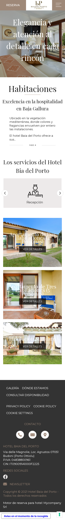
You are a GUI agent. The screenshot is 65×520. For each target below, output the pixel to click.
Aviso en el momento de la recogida (26, 516)
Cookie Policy (44, 406)
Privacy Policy (18, 406)
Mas (32, 145)
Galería (12, 388)
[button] (13, 5)
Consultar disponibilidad (27, 395)
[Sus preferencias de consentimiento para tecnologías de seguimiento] (59, 514)
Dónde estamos (35, 388)
